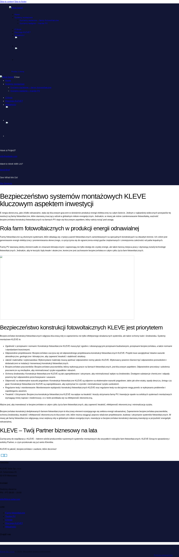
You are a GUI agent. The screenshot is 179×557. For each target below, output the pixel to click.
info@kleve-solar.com (10, 499)
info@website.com (8, 156)
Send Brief (5, 170)
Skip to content (7, 2)
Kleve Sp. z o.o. (7, 552)
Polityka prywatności (163, 555)
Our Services (6, 183)
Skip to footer (20, 2)
